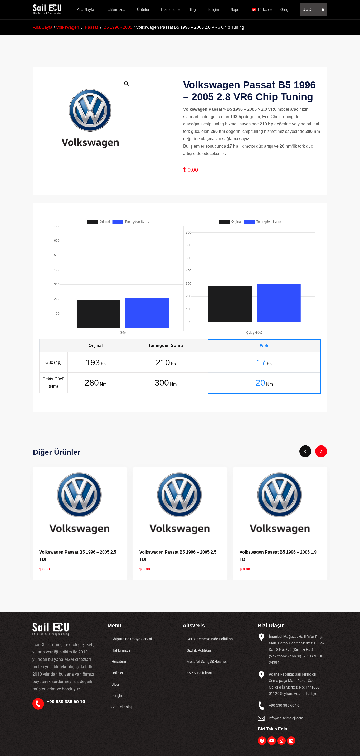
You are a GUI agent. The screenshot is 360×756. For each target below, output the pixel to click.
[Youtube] (271, 740)
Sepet (235, 9)
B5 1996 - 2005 (118, 27)
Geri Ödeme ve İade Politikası (210, 639)
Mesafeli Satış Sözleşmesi (207, 662)
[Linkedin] (291, 740)
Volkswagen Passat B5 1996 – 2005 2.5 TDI (77, 556)
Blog (192, 9)
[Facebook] (262, 740)
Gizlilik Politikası (199, 650)
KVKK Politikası (199, 673)
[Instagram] (281, 740)
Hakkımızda (115, 9)
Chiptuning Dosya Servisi (131, 639)
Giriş (284, 9)
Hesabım (118, 662)
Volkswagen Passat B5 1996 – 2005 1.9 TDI (278, 556)
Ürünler (143, 9)
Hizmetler (169, 9)
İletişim (213, 9)
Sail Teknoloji (121, 707)
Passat (91, 27)
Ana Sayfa (85, 9)
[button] (126, 84)
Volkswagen (67, 27)
